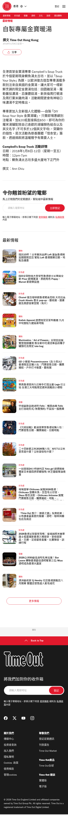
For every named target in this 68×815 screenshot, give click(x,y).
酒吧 (33, 16)
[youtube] (23, 718)
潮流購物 (58, 16)
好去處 (17, 16)
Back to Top (37, 641)
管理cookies (10, 775)
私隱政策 (59, 217)
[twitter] (14, 718)
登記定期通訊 (46, 739)
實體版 (43, 781)
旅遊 (48, 16)
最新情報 (6, 16)
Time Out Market (48, 751)
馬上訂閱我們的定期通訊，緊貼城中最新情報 (28, 199)
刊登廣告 (44, 745)
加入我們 (9, 751)
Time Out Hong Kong (24, 40)
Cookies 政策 (11, 763)
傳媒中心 (9, 739)
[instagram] (32, 718)
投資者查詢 (10, 745)
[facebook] (6, 718)
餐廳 (26, 16)
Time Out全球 (46, 766)
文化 (41, 16)
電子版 (43, 787)
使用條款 (43, 217)
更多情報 (34, 601)
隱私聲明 (9, 757)
